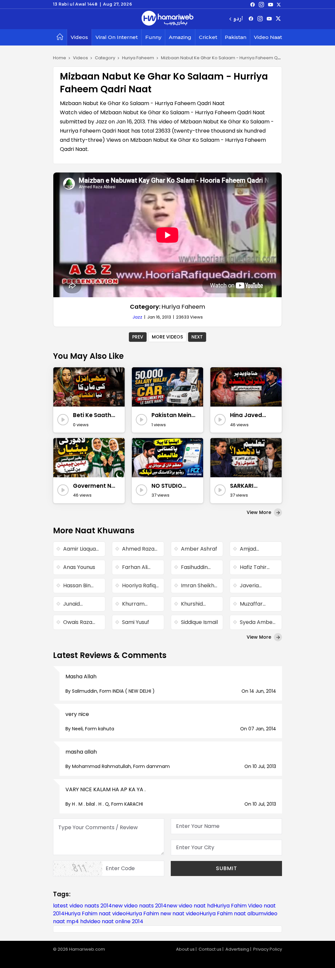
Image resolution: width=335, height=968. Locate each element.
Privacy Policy (267, 949)
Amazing (180, 37)
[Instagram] (261, 4)
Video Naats (269, 37)
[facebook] (252, 4)
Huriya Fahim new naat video (163, 913)
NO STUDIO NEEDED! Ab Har (173, 486)
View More (260, 512)
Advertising (237, 949)
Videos (79, 37)
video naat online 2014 (115, 921)
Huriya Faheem (183, 306)
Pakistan (235, 37)
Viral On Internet (117, 37)
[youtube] (270, 4)
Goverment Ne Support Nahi (94, 486)
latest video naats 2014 (82, 905)
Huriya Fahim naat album (232, 913)
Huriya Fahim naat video (95, 913)
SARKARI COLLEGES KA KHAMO (248, 486)
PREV (137, 337)
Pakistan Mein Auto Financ (171, 415)
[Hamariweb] (167, 19)
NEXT (197, 337)
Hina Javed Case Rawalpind (246, 415)
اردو (238, 19)
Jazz (137, 317)
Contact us (210, 949)
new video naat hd (190, 905)
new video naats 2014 (139, 905)
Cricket (208, 37)
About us (185, 949)
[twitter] (278, 4)
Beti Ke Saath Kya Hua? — (92, 415)
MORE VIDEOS (167, 337)
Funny (153, 37)
